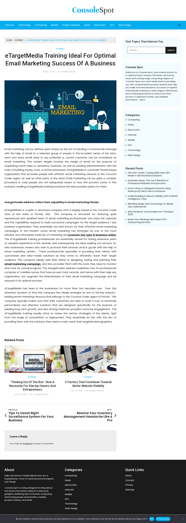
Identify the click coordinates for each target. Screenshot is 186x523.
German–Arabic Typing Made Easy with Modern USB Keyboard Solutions (149, 174)
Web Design (124, 25)
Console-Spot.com (135, 81)
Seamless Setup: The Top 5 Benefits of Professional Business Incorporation (148, 182)
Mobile (54, 25)
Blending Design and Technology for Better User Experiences (151, 205)
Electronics (100, 25)
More (142, 99)
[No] (182, 519)
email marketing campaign (22, 264)
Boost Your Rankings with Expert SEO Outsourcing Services (147, 221)
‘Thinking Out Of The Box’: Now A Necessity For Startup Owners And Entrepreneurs (32, 385)
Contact (129, 480)
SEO (112, 25)
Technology (24, 25)
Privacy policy (163, 519)
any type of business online (92, 235)
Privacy (129, 485)
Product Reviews (71, 25)
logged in (28, 443)
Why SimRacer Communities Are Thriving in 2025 (151, 213)
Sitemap (129, 489)
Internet (9, 25)
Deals (87, 25)
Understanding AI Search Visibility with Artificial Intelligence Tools (153, 197)
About (128, 475)
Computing (41, 25)
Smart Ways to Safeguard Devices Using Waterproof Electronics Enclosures (149, 190)
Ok (152, 519)
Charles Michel (68, 71)
